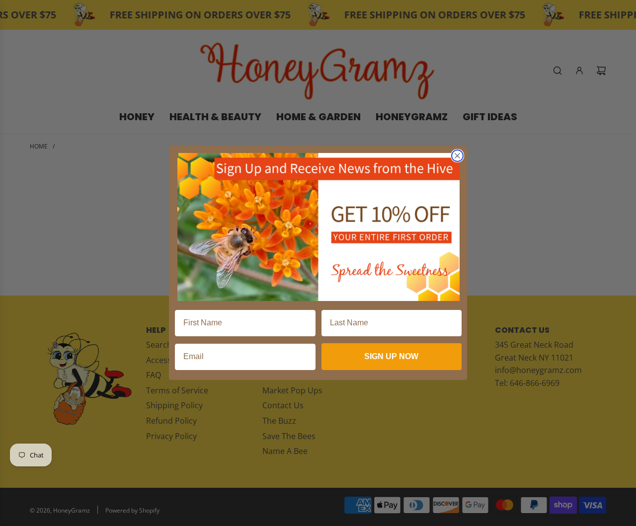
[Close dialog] (457, 155)
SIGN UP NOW (391, 356)
